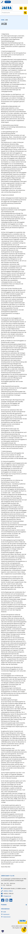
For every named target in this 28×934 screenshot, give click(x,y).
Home (2, 20)
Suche (25, 12)
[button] (25, 8)
